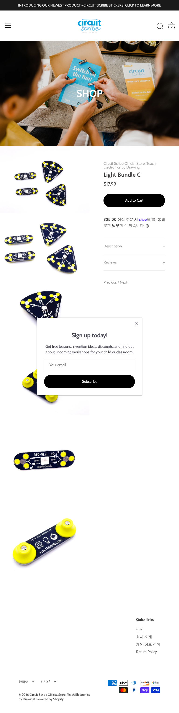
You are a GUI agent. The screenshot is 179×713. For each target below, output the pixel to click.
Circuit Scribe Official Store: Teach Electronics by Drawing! (129, 165)
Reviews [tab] (110, 262)
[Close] (136, 323)
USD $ (45, 682)
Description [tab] (112, 246)
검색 (140, 629)
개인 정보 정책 (148, 644)
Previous (110, 282)
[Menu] (8, 26)
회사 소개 (144, 637)
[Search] (160, 26)
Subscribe (89, 381)
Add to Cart (134, 200)
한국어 (23, 682)
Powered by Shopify (50, 699)
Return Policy (146, 652)
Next (123, 282)
